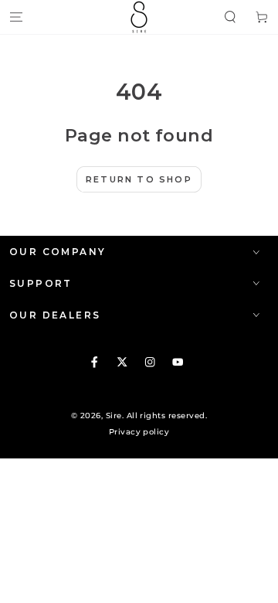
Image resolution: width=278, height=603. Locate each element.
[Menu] (16, 16)
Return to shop (139, 179)
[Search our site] (230, 16)
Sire (114, 415)
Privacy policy (139, 432)
